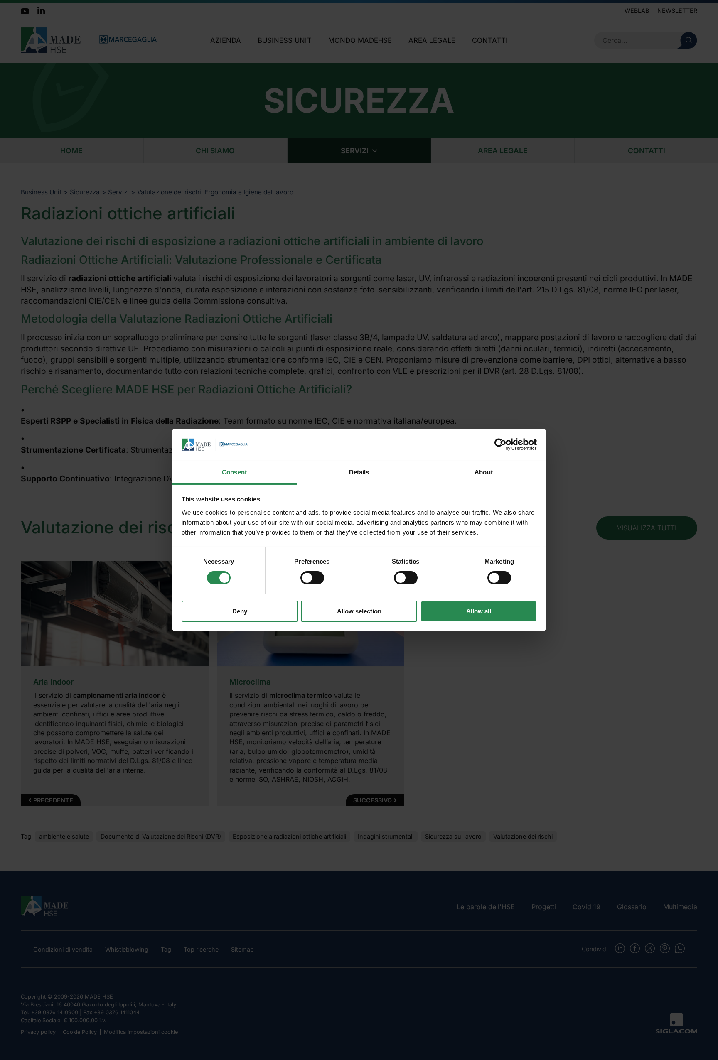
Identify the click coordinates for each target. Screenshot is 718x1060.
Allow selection (359, 611)
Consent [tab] (234, 472)
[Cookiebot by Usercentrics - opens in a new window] (500, 444)
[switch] (312, 577)
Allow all (478, 611)
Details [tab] (359, 472)
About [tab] (484, 472)
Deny (239, 611)
